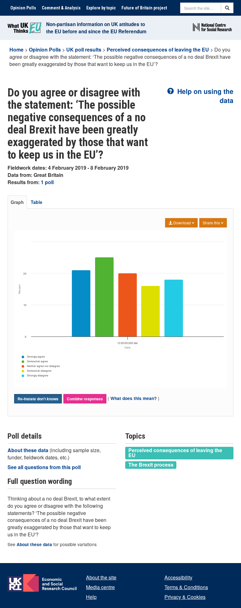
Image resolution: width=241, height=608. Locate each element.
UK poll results (83, 49)
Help (91, 596)
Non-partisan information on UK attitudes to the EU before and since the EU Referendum (96, 28)
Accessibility (178, 577)
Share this (212, 222)
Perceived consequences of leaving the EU (158, 49)
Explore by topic (101, 7)
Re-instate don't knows (38, 399)
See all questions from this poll (44, 467)
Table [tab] (36, 202)
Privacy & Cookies (185, 596)
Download (182, 222)
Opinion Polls (23, 7)
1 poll (47, 182)
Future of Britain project (144, 7)
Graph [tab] (17, 202)
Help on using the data (204, 95)
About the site (101, 577)
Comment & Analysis (61, 7)
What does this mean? (133, 398)
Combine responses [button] (85, 399)
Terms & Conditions (186, 587)
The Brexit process (151, 464)
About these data (29, 450)
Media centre (100, 587)
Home (16, 49)
